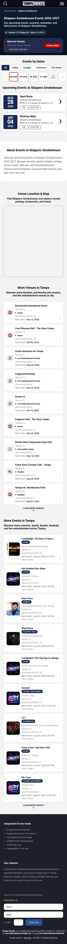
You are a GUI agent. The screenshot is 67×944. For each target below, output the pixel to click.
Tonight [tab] (27, 67)
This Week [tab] (56, 67)
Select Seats (60, 97)
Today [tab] (15, 67)
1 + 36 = (8, 922)
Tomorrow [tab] (41, 67)
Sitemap (27, 938)
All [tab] (5, 67)
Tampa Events (10, 11)
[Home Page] (34, 3)
